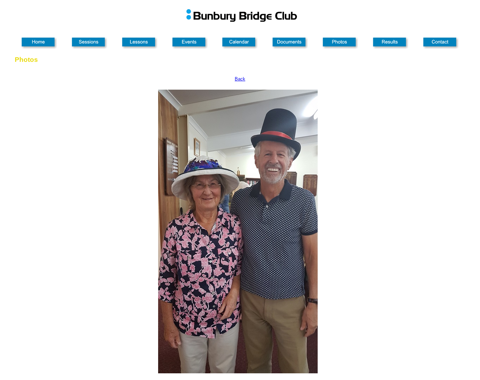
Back (240, 79)
